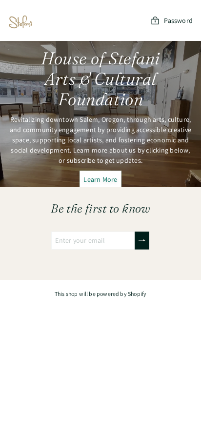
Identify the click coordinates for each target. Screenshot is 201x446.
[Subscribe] (142, 241)
